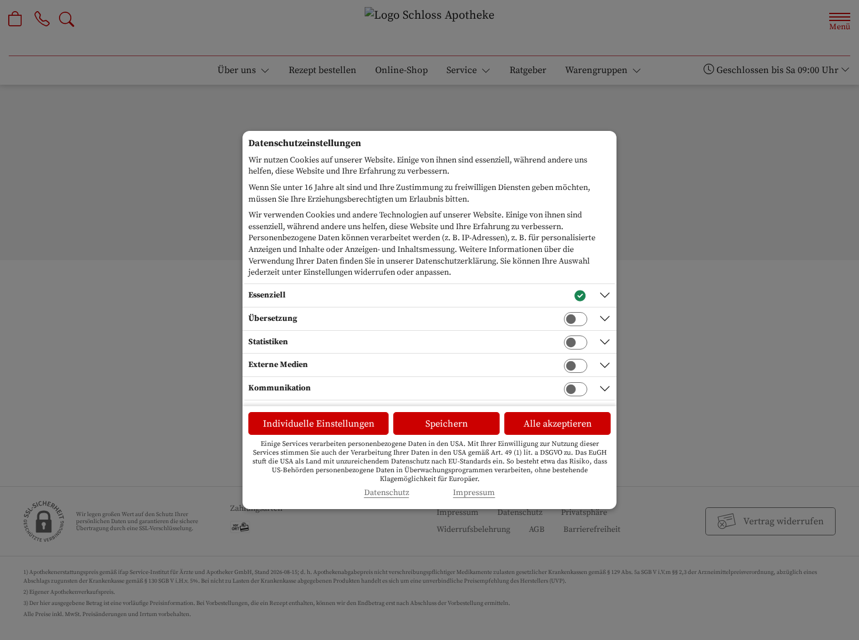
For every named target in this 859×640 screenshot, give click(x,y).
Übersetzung (272, 318)
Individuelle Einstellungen (319, 424)
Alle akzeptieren (558, 424)
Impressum (474, 493)
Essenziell (267, 295)
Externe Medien (278, 364)
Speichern (446, 424)
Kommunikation (279, 388)
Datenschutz (386, 493)
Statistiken (268, 342)
